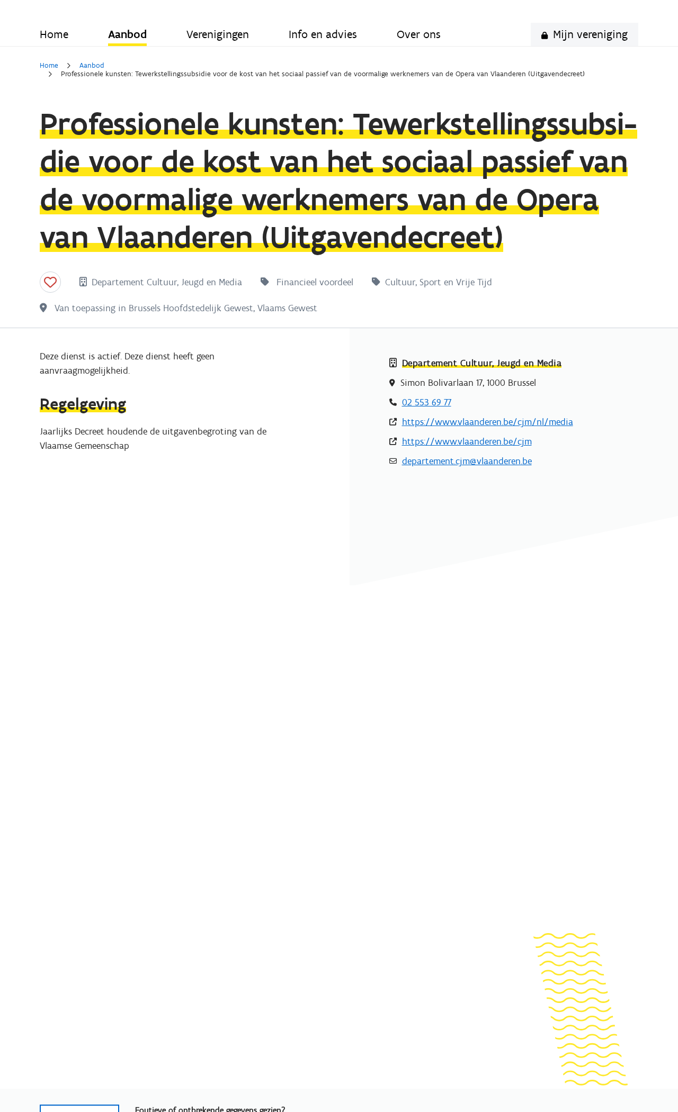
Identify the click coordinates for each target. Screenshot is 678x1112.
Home (49, 65)
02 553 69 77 (426, 402)
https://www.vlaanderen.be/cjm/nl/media (487, 422)
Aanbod (91, 65)
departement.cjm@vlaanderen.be (467, 461)
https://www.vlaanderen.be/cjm (467, 441)
